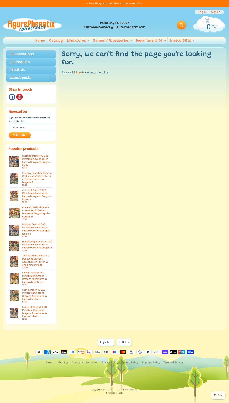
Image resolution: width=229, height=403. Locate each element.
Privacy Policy (110, 362)
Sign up (215, 12)
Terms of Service (173, 362)
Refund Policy (129, 362)
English (104, 342)
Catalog (56, 41)
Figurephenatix (113, 390)
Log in (202, 12)
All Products (19, 62)
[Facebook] (12, 97)
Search (50, 362)
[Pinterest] (19, 97)
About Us (17, 70)
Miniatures (78, 41)
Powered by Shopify (114, 393)
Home (40, 41)
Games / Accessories (113, 41)
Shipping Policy (150, 362)
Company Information (85, 362)
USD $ (122, 342)
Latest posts (32, 79)
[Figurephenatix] (32, 25)
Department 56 (151, 41)
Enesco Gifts (182, 41)
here (79, 72)
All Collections (21, 54)
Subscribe (19, 135)
